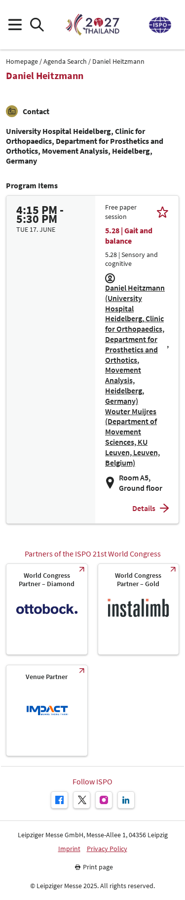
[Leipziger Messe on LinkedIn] (126, 800)
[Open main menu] (14, 25)
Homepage (22, 61)
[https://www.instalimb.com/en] (138, 609)
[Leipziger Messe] (159, 25)
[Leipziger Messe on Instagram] (103, 800)
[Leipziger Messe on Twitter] (81, 800)
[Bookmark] (162, 212)
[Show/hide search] (36, 25)
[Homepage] (92, 24)
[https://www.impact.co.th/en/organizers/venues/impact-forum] (46, 710)
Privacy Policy (107, 849)
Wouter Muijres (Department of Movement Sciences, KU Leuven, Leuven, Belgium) (132, 437)
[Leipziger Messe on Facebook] (59, 800)
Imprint (69, 849)
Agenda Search (65, 61)
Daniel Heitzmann (118, 61)
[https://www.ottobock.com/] (46, 609)
